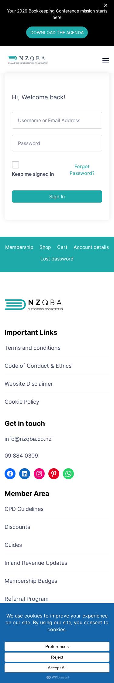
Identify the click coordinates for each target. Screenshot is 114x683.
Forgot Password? (82, 169)
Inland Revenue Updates (36, 563)
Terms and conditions (32, 348)
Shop (45, 247)
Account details (91, 247)
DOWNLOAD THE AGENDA (57, 32)
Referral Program (27, 599)
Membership (19, 247)
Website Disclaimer (29, 383)
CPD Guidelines (24, 509)
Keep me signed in (33, 174)
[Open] (105, 60)
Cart (62, 247)
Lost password (57, 259)
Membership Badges (31, 581)
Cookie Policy (22, 401)
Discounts (17, 527)
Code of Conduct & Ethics (38, 366)
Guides (13, 545)
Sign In (57, 196)
